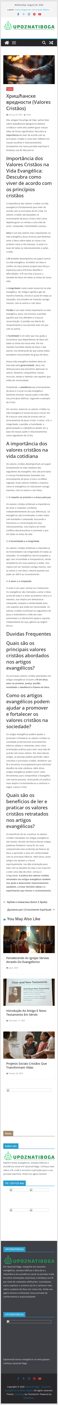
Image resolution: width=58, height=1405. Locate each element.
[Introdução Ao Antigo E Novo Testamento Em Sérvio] (29, 980)
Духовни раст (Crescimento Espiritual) (29, 909)
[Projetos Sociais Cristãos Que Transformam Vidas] (29, 1033)
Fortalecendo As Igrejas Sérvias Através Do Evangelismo (27, 960)
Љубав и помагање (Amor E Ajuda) (27, 902)
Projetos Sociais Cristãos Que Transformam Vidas (26, 1065)
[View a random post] (51, 42)
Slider (9, 89)
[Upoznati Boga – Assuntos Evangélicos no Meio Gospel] (6, 42)
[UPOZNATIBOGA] (29, 1153)
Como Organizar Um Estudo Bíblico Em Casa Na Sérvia (32, 11)
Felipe (28, 114)
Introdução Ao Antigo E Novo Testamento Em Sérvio (26, 1013)
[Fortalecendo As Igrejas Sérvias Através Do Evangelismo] (29, 927)
